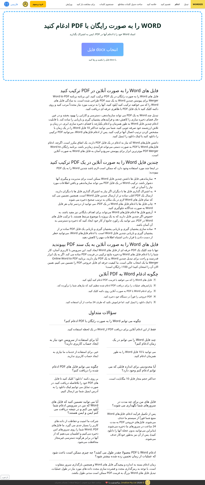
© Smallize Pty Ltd (132, 482)
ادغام (177, 4)
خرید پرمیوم (38, 4)
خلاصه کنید (151, 4)
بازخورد (5, 477)
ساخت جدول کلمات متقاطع (130, 4)
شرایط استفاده (74, 482)
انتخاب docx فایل (102, 49)
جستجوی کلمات (106, 4)
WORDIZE (198, 4)
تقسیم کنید (165, 4)
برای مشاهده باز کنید (86, 4)
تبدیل (186, 4)
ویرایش (69, 4)
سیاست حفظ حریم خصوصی (91, 482)
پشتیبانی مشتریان (61, 482)
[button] (25, 4)
